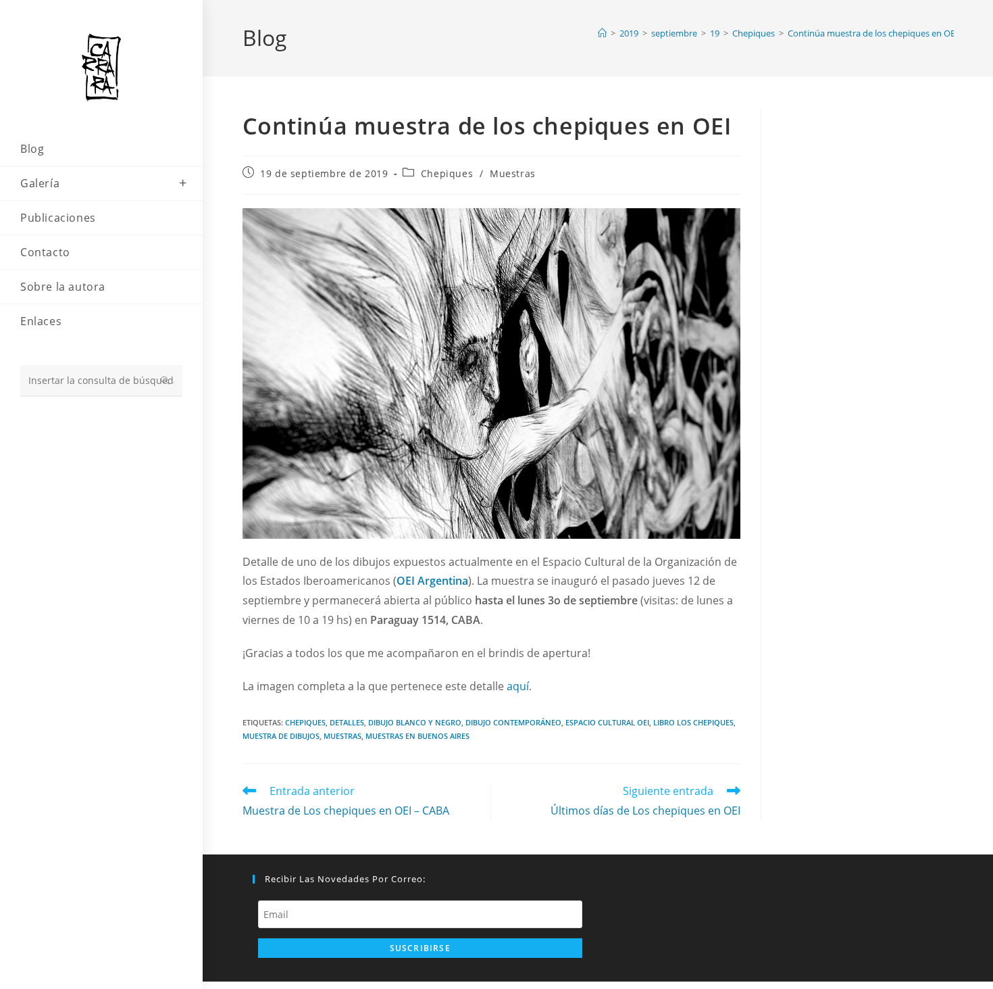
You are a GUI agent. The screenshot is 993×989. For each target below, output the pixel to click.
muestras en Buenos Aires (417, 736)
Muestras (513, 173)
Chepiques (447, 173)
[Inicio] (602, 33)
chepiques (305, 722)
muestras (342, 736)
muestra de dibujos (281, 736)
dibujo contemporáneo (513, 722)
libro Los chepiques (693, 722)
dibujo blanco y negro (414, 722)
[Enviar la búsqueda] (165, 381)
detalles (347, 722)
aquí (518, 686)
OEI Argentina (432, 580)
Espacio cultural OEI (607, 722)
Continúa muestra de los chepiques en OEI (873, 33)
